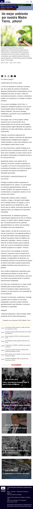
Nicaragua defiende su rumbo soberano (16, 405)
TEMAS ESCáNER (20, 5)
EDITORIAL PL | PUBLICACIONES (7, 7)
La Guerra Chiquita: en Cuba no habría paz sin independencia (16, 452)
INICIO (2, 5)
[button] (25, 5)
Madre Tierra (26, 320)
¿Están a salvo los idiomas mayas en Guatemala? (15, 429)
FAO (20, 320)
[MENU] (31, 2)
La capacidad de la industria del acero (16, 473)
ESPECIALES (3, 9)
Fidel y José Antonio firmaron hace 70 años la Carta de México (16, 383)
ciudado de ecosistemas (10, 320)
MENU (27, 2)
